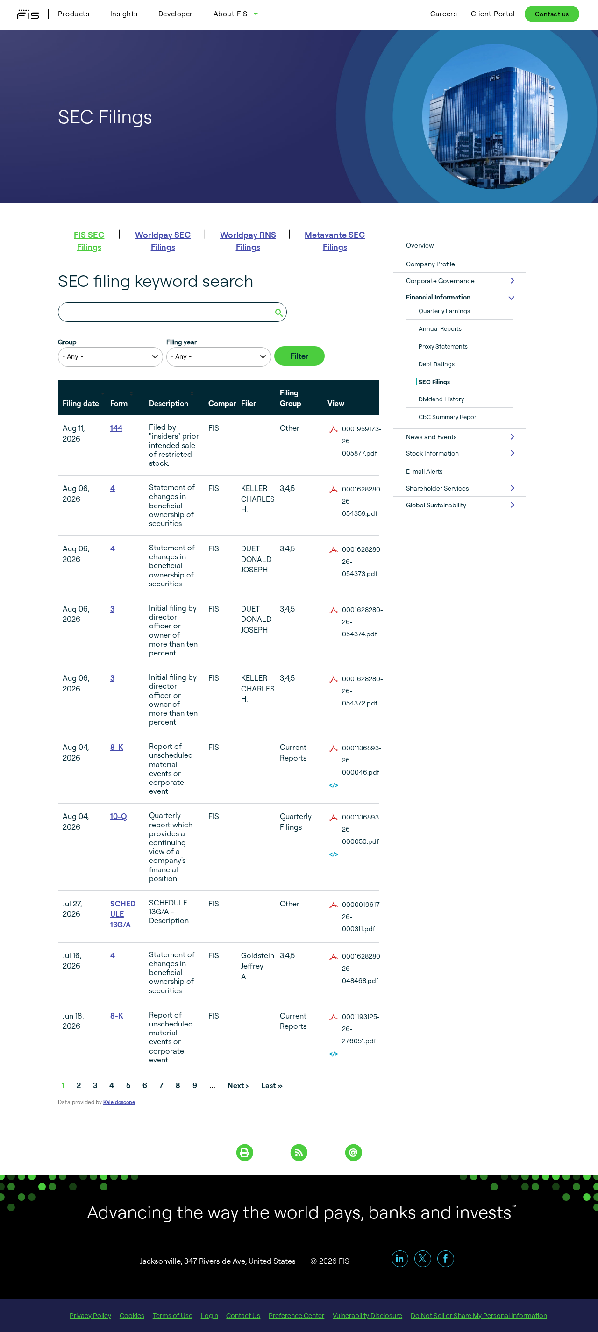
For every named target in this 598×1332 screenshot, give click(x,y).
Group (67, 342)
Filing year (181, 342)
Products (73, 13)
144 (116, 428)
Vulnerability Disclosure (367, 1315)
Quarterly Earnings (444, 310)
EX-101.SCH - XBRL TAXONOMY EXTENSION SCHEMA (334, 785)
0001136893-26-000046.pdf (362, 760)
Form (119, 403)
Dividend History (441, 399)
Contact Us (243, 1315)
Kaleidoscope (119, 1102)
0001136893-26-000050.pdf (362, 829)
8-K (116, 747)
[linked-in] (400, 1258)
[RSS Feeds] (299, 1151)
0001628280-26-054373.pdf (362, 561)
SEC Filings (434, 381)
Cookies (132, 1315)
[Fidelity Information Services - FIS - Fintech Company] (31, 14)
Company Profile (430, 264)
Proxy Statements (443, 346)
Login (209, 1315)
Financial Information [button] (438, 297)
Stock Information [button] (432, 453)
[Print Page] (245, 1151)
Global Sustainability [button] (436, 505)
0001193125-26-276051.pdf (361, 1028)
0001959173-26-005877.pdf (362, 441)
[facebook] (445, 1258)
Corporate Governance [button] (440, 281)
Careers (443, 13)
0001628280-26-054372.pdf (362, 691)
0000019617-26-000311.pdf (362, 916)
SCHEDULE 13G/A (122, 914)
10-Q (118, 816)
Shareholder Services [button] (437, 488)
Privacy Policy (90, 1315)
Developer (175, 13)
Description (168, 403)
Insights (124, 13)
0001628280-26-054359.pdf (362, 501)
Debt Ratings (437, 364)
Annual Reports (440, 328)
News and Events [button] (431, 437)
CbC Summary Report (448, 416)
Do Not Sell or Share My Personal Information (479, 1315)
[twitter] (422, 1258)
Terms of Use (172, 1315)
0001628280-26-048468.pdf (362, 968)
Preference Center (296, 1315)
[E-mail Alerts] (353, 1151)
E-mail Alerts (424, 471)
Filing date (81, 403)
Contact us (552, 14)
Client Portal (493, 13)
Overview (420, 245)
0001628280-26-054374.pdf (362, 621)
